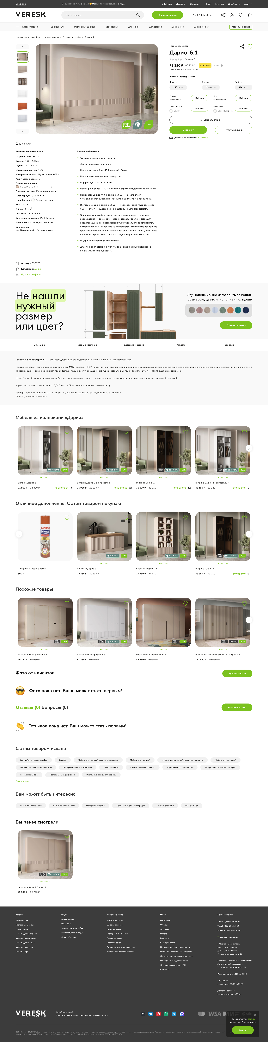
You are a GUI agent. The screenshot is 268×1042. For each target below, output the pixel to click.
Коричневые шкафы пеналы (180, 767)
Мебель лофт (22, 951)
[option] (95, 4)
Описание (39, 344)
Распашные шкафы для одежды (101, 775)
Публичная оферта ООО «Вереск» (176, 951)
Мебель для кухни (24, 947)
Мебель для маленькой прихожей (36, 767)
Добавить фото (237, 673)
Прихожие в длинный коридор (131, 805)
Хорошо (243, 1030)
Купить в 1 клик (233, 129)
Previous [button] (19, 534)
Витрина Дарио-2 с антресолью (212, 482)
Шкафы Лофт (191, 805)
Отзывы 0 (190, 59)
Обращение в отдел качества (174, 960)
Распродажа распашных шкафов (220, 767)
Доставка (180, 4)
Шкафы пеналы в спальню (142, 767)
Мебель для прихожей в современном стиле (182, 760)
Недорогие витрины (95, 805)
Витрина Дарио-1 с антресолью (93, 482)
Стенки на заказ (114, 938)
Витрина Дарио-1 (27, 482)
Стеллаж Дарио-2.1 (146, 568)
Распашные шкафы (29, 775)
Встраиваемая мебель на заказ (121, 947)
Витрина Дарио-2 (145, 482)
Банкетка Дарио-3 (86, 568)
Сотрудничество (167, 942)
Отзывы (164, 925)
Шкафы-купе (22, 920)
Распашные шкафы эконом (62, 775)
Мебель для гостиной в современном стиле (98, 760)
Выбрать (199, 98)
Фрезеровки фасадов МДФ (173, 965)
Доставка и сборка (134, 344)
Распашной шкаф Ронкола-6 (151, 654)
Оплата (181, 344)
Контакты (219, 4)
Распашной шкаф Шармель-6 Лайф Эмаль (218, 654)
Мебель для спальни (25, 942)
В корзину (188, 129)
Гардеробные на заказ (117, 933)
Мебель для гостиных (26, 938)
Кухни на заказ (114, 929)
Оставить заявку (236, 325)
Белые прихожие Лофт (30, 805)
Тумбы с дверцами (165, 805)
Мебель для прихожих (26, 933)
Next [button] (249, 448)
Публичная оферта (31, 274)
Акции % (248, 4)
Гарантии (229, 344)
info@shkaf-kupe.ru (232, 930)
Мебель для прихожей (225, 760)
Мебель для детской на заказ (120, 951)
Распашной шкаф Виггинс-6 (33, 654)
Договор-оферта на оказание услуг (176, 956)
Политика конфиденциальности (175, 947)
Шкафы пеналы (111, 767)
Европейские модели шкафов (33, 760)
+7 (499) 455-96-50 (231, 921)
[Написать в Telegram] (223, 15)
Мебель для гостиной (140, 760)
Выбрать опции (212, 119)
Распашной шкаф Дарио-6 (91, 654)
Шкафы (62, 760)
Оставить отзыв (237, 707)
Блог (208, 4)
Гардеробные (22, 929)
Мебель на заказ (115, 920)
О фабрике (167, 4)
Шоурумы (194, 4)
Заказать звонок (168, 15)
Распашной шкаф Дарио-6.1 (33, 887)
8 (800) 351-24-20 (230, 926)
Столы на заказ (114, 942)
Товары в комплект (86, 344)
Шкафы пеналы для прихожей (78, 767)
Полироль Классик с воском (32, 568)
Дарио (37, 268)
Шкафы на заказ (115, 925)
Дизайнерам (234, 4)
